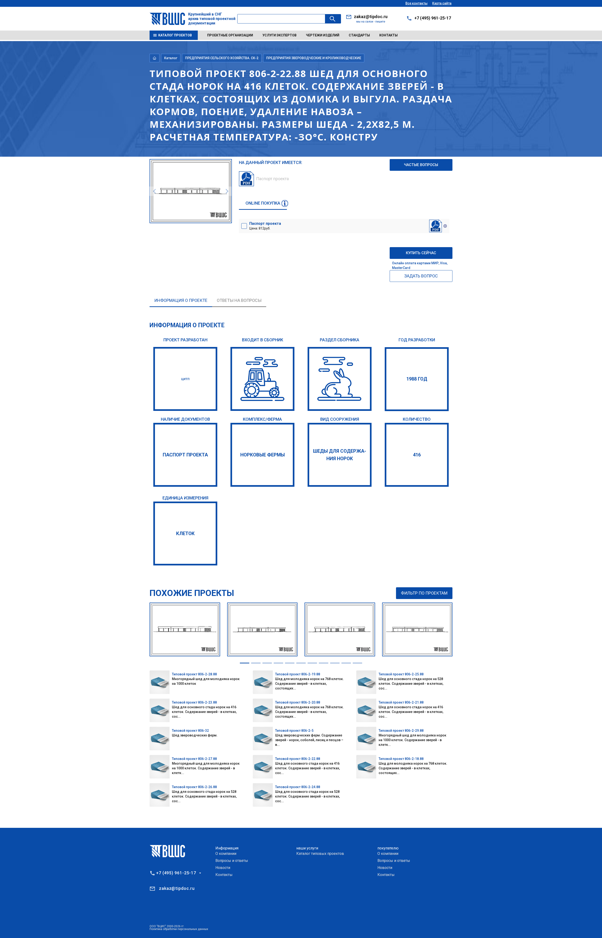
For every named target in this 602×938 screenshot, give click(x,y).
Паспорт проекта (185, 455)
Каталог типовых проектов (320, 853)
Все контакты (416, 3)
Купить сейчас (421, 253)
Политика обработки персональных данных (179, 929)
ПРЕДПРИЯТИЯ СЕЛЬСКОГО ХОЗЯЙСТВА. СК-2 (221, 58)
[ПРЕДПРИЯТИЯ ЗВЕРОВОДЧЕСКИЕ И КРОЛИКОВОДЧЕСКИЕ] (340, 379)
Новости (222, 867)
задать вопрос (421, 275)
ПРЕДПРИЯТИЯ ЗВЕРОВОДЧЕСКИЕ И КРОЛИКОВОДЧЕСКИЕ (313, 58)
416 (417, 455)
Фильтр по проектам (424, 593)
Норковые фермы (262, 455)
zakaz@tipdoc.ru (371, 16)
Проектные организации (230, 35)
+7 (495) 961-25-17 (432, 18)
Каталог (170, 58)
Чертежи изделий (322, 35)
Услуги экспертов (279, 35)
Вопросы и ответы (231, 860)
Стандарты (359, 35)
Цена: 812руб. (265, 225)
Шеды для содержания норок (339, 454)
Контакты (388, 35)
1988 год (416, 379)
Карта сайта (442, 3)
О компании (225, 853)
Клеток (185, 533)
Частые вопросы (421, 165)
